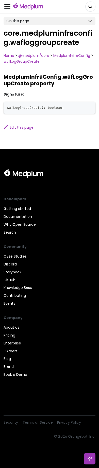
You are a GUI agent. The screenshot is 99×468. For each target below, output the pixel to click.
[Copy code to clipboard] (90, 107)
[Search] (90, 7)
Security (11, 422)
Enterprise (12, 343)
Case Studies (15, 256)
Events (9, 303)
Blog (7, 358)
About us (11, 327)
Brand (9, 366)
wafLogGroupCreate (22, 61)
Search (10, 232)
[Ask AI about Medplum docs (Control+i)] (90, 459)
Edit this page (22, 127)
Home (9, 55)
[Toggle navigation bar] (7, 6)
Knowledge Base (18, 287)
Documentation (18, 216)
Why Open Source (20, 224)
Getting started (17, 208)
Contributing (15, 295)
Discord (10, 264)
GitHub (9, 280)
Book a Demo (15, 374)
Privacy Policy (69, 422)
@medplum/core (33, 55)
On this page (17, 20)
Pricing (9, 335)
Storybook (12, 272)
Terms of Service (38, 422)
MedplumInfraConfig (71, 55)
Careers (11, 351)
